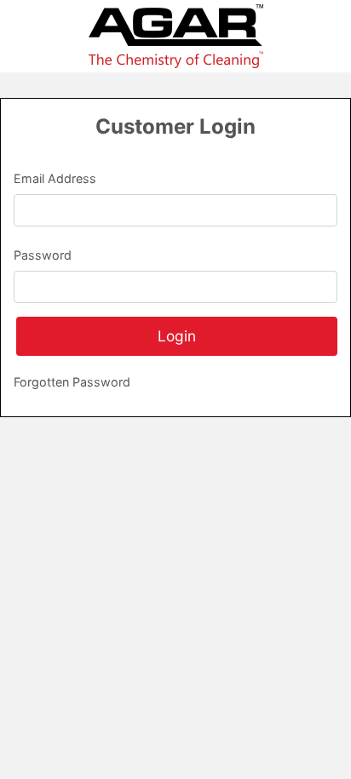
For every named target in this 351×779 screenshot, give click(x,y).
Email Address (55, 178)
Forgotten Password (72, 382)
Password (43, 255)
